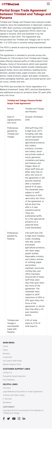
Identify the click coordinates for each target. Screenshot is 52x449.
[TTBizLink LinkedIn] (24, 418)
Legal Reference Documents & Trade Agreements (23, 391)
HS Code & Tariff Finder (12, 361)
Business (6, 353)
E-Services (7, 399)
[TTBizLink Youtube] (13, 418)
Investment (7, 357)
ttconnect (7, 388)
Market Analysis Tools (12, 364)
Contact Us (7, 372)
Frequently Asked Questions (14, 376)
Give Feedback (9, 380)
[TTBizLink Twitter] (8, 418)
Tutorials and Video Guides (14, 395)
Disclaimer (7, 402)
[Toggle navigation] (48, 4)
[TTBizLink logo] (10, 4)
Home (5, 346)
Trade (5, 350)
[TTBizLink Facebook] (4, 418)
